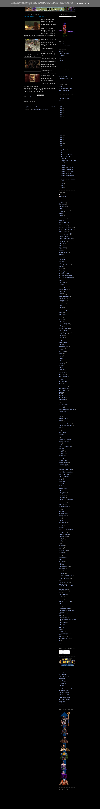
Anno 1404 (61, 211)
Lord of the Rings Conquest (65, 439)
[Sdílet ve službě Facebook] (42, 95)
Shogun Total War (63, 532)
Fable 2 (60, 349)
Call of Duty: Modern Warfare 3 (66, 277)
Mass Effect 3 (62, 455)
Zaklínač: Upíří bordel (66, 173)
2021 (61, 117)
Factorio (60, 355)
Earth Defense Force (63, 333)
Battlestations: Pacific (64, 252)
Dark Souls (61, 312)
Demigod (61, 316)
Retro (60, 509)
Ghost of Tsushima (63, 376)
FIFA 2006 (61, 363)
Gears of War (62, 371)
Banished (61, 250)
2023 (61, 112)
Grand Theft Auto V (63, 390)
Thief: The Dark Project (64, 582)
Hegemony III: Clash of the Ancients (67, 401)
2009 (61, 141)
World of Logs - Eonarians (64, 53)
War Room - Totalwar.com (64, 45)
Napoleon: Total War (63, 476)
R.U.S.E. (61, 501)
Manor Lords (61, 448)
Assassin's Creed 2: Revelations (66, 229)
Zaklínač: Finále (64, 152)
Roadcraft (61, 520)
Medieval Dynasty (63, 464)
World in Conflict (62, 622)
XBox (60, 640)
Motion (60, 86)
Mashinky (61, 450)
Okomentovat (27, 104)
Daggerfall (61, 307)
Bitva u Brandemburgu (64, 676)
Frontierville (61, 369)
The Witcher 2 (62, 577)
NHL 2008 (61, 478)
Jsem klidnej (61, 703)
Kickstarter (61, 422)
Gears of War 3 (62, 374)
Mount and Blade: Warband (65, 474)
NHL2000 (61, 479)
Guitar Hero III (62, 397)
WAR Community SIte (64, 98)
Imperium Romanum (63, 413)
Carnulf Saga (61, 74)
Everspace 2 (61, 348)
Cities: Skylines (62, 282)
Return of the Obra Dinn (64, 513)
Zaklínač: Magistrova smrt (67, 169)
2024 (61, 110)
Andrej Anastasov (63, 206)
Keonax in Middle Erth (64, 73)
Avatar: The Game (63, 241)
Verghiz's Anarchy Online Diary (65, 78)
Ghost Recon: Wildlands (64, 378)
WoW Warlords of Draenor (64, 635)
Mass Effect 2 (62, 453)
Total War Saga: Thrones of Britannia (67, 585)
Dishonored (61, 321)
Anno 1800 (61, 215)
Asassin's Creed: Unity (64, 222)
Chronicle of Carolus (63, 76)
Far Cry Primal (62, 362)
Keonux (60, 420)
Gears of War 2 (62, 372)
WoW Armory (62, 43)
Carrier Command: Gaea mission (66, 279)
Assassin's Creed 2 (63, 226)
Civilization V (62, 284)
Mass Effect (61, 451)
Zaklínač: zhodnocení (66, 150)
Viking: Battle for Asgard (64, 608)
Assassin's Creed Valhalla (64, 236)
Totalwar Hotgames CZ (64, 90)
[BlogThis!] (39, 95)
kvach (60, 427)
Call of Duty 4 (62, 270)
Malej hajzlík (61, 680)
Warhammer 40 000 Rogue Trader (66, 610)
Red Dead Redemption (64, 506)
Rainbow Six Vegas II (63, 504)
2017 (61, 125)
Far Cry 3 (61, 358)
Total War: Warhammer (64, 591)
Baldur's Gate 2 (62, 247)
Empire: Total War (63, 342)
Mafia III (60, 444)
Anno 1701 (61, 213)
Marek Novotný (62, 196)
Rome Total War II (63, 522)
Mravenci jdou (62, 695)
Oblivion (60, 485)
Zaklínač (60, 642)
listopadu (63, 149)
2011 (61, 137)
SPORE (60, 548)
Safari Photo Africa (63, 524)
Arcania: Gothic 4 (62, 218)
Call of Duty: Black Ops (64, 273)
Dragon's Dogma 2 (63, 330)
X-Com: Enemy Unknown (64, 638)
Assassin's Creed (62, 224)
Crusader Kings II (62, 298)
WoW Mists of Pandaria (64, 633)
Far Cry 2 (61, 356)
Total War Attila (62, 584)
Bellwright (61, 254)
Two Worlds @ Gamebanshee (65, 88)
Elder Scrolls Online (63, 339)
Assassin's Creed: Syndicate (65, 238)
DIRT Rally (61, 319)
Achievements (62, 204)
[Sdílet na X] (40, 95)
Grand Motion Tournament (64, 699)
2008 (61, 143)
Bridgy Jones (62, 263)
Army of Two (61, 220)
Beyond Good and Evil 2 (64, 256)
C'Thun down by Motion (64, 692)
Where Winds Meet (63, 617)
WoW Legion (61, 631)
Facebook (61, 353)
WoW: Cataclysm (62, 636)
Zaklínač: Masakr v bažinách (67, 171)
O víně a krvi (61, 483)
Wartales (61, 615)
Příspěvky (62, 650)
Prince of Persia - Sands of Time (66, 499)
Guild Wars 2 (61, 395)
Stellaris (60, 559)
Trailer (60, 592)
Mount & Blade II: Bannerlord (65, 472)
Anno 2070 (61, 217)
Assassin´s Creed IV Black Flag (66, 240)
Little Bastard (62, 678)
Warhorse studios (62, 614)
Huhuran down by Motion (64, 697)
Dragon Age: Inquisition (64, 325)
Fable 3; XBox (62, 351)
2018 (61, 123)
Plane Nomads (62, 495)
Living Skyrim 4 (62, 432)
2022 (61, 115)
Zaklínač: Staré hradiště (66, 154)
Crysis (60, 302)
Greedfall (61, 392)
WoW (60, 629)
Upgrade (60, 603)
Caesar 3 (61, 266)
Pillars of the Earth (63, 494)
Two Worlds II (62, 598)
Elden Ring (61, 335)
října (62, 183)
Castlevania (61, 280)
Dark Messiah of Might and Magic (66, 310)
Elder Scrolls (61, 337)
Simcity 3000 (62, 540)
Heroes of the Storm (63, 404)
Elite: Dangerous (62, 340)
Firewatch (61, 365)
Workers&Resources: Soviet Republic (67, 619)
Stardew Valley (62, 554)
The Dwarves (62, 571)
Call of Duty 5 (62, 272)
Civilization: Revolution (64, 286)
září (62, 185)
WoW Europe (62, 55)
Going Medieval (62, 381)
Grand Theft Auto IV (63, 388)
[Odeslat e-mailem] (37, 95)
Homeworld (61, 407)
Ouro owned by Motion (64, 690)
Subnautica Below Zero (64, 566)
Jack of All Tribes (62, 418)
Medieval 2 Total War (63, 462)
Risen (60, 517)
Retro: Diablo (61, 511)
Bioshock (61, 257)
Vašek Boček (62, 605)
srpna (62, 187)
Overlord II (61, 486)
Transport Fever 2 (63, 594)
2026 (61, 106)
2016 (61, 127)
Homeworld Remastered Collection (66, 409)
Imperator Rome (62, 411)
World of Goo (62, 624)
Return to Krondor (63, 515)
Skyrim (60, 541)
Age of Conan (62, 202)
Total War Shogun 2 (63, 589)
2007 (61, 145)
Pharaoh (60, 490)
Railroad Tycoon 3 (63, 502)
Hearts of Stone (62, 399)
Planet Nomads (62, 497)
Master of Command (63, 458)
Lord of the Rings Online (64, 441)
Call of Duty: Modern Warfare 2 (66, 275)
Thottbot (60, 58)
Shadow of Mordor (63, 531)
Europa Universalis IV (63, 346)
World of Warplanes (63, 627)
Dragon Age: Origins (63, 326)
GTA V (60, 393)
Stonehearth (61, 561)
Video (60, 606)
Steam (60, 555)
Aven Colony (61, 243)
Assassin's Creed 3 (63, 231)
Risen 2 (60, 518)
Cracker (60, 293)
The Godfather (62, 573)
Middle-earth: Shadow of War (65, 469)
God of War (61, 379)
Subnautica (61, 564)
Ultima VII (61, 599)
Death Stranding (62, 314)
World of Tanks (62, 626)
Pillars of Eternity (62, 492)
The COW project (62, 683)
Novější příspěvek (28, 106)
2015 (61, 129)
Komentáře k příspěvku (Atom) (41, 109)
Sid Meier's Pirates (63, 536)
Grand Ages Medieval (63, 385)
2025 (61, 108)
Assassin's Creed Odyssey (65, 233)
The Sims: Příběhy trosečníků (65, 575)
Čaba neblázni (62, 685)
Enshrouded (61, 344)
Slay (60, 543)
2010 (61, 139)
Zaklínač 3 (61, 643)
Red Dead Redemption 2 (64, 508)
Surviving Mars (62, 568)
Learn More (80, 3)
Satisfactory (61, 525)
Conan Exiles (62, 291)
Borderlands (61, 261)
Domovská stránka (40, 106)
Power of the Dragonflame (64, 687)
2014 (61, 131)
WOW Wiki (61, 57)
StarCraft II (61, 552)
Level (60, 430)
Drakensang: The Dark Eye (65, 332)
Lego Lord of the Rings (64, 429)
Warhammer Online (63, 612)
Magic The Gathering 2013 (65, 446)
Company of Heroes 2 (63, 289)
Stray (60, 563)
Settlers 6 (61, 527)
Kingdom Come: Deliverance (65, 423)
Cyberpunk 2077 (62, 303)
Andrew (60, 208)
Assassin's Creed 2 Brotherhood (66, 227)
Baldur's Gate (62, 245)
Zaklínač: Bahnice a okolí (67, 167)
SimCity (60, 538)
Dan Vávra (61, 309)
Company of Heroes (63, 287)
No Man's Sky (62, 481)
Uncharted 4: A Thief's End (65, 601)
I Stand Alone (62, 701)
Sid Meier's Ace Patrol (64, 534)
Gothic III (61, 383)
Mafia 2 (60, 443)
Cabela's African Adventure (65, 264)
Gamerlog (61, 80)
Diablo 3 (60, 317)
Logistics (61, 434)
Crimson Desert (62, 294)
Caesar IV (61, 268)
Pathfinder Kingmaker (63, 488)
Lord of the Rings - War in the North (67, 436)
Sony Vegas (61, 545)
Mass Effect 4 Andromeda (64, 457)
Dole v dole (61, 704)
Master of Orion (62, 460)
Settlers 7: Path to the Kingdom (66, 529)
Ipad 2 (60, 416)
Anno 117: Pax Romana (64, 210)
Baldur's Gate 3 (62, 249)
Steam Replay (62, 557)
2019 (61, 121)
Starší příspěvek (52, 106)
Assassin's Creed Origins (64, 234)
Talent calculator (62, 100)
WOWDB (61, 60)
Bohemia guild (62, 96)
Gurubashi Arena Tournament (65, 688)
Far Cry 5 (61, 360)
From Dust (61, 367)
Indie (60, 414)
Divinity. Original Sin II (64, 323)
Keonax (60, 194)
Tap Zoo (60, 570)
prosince (63, 147)
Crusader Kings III (63, 300)
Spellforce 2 (61, 547)
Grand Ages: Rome (63, 386)
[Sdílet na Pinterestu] (43, 95)
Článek (60, 305)
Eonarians (61, 51)
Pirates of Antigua (63, 673)
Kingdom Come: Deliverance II (65, 425)
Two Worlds (61, 596)
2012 (61, 135)
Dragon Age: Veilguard (64, 328)
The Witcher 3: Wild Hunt (64, 578)
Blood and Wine (62, 259)
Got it (87, 3)
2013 (61, 133)
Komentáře (63, 653)
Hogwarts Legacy (62, 406)
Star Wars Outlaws (63, 550)
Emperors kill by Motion (64, 694)
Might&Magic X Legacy (64, 471)
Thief (60, 580)
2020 (61, 119)
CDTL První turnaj (63, 674)
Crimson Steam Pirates (64, 296)
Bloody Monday (62, 681)
